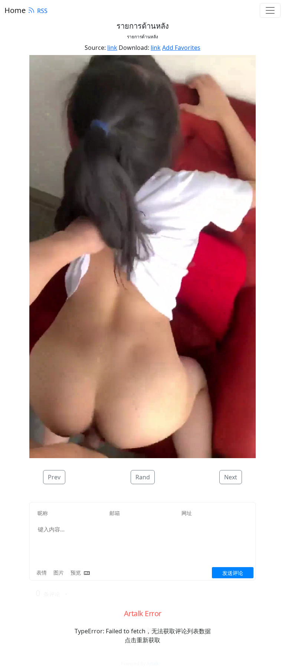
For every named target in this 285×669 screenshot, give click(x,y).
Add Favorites (181, 48)
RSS (42, 11)
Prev (54, 477)
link (112, 48)
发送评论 (232, 572)
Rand (142, 477)
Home (15, 10)
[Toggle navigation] (270, 10)
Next (230, 477)
